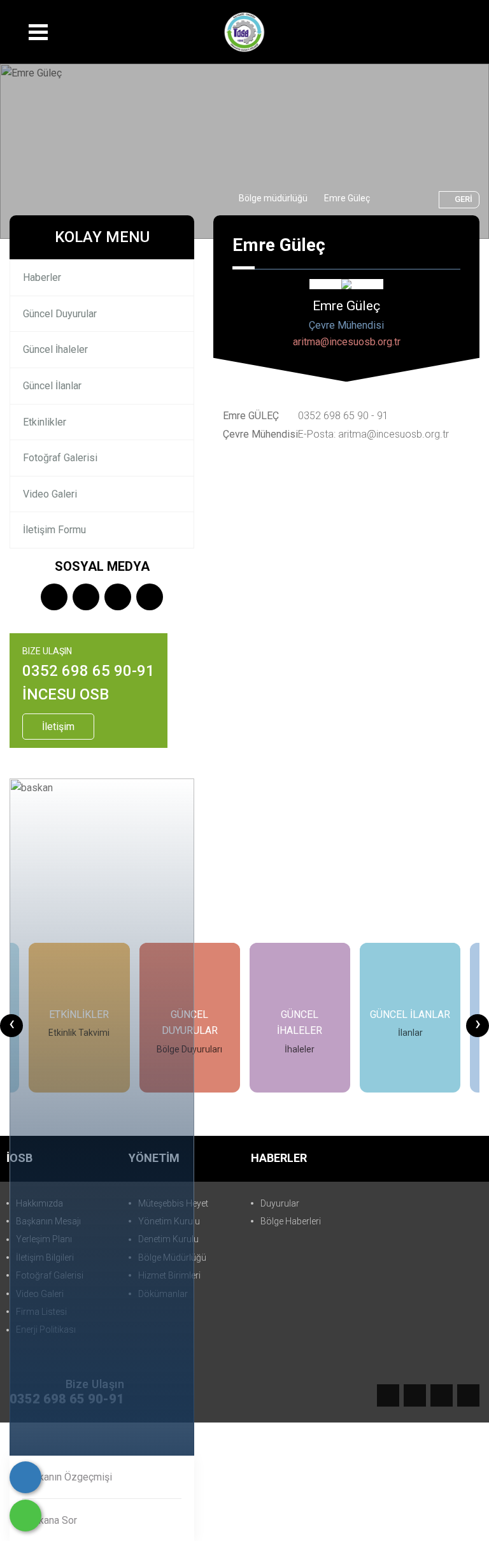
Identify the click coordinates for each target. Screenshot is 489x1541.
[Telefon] (25, 1477)
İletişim (58, 726)
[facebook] (54, 598)
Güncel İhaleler (55, 349)
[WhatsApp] (25, 1515)
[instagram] (117, 598)
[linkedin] (149, 598)
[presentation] (11, 1025)
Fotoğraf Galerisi (60, 458)
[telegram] (86, 598)
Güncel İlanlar (52, 386)
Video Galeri (50, 494)
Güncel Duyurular (60, 314)
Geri (463, 199)
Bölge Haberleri (290, 1221)
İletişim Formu (54, 530)
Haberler (42, 277)
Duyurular (279, 1203)
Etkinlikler (44, 422)
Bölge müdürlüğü (273, 198)
